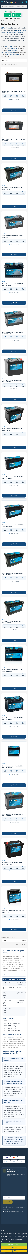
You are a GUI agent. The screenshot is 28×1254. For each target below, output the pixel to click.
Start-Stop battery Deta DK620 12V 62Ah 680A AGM (12, 766)
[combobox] (14, 6)
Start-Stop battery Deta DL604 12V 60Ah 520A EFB (12, 381)
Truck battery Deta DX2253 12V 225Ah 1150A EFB (13, 92)
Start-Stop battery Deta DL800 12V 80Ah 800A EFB (12, 188)
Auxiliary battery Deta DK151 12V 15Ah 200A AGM (13, 911)
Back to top (20, 944)
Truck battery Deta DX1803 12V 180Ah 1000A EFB (13, 140)
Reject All (14, 1251)
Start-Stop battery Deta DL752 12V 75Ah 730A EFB (12, 236)
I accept (14, 1248)
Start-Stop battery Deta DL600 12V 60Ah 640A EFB (12, 429)
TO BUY (15, 110)
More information (6, 1242)
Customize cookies (14, 1245)
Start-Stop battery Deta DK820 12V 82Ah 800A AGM (12, 574)
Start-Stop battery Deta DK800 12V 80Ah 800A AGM (12, 622)
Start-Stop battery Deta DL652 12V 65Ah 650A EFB (12, 333)
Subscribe (8, 1202)
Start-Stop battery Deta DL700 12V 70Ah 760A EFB (12, 284)
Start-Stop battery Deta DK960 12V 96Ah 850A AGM (12, 477)
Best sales (14, 60)
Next (24, 940)
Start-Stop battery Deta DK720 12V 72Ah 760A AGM (12, 670)
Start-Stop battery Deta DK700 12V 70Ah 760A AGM (12, 718)
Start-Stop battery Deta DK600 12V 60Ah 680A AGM (12, 815)
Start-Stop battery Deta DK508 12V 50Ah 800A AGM (12, 863)
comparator (11, 1037)
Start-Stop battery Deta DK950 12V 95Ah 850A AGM (12, 525)
